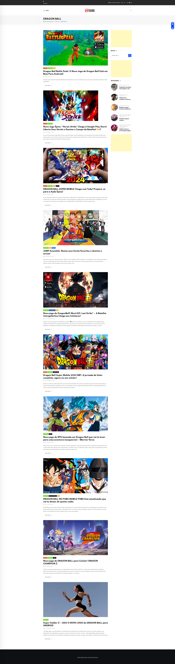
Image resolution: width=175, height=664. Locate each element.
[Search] (131, 10)
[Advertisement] (121, 38)
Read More (47, 85)
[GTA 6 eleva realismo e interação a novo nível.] (114, 97)
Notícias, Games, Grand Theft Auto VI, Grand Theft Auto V (125, 115)
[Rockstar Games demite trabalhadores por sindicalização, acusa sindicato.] (114, 117)
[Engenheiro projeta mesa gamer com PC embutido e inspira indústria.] (114, 87)
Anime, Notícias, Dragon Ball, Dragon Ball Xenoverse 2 (125, 126)
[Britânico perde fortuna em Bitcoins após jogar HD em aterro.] (114, 107)
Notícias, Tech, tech (124, 85)
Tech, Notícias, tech (124, 105)
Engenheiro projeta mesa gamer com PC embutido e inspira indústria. (64, 3)
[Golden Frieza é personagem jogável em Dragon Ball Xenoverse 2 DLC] (114, 128)
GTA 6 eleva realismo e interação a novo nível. (125, 99)
